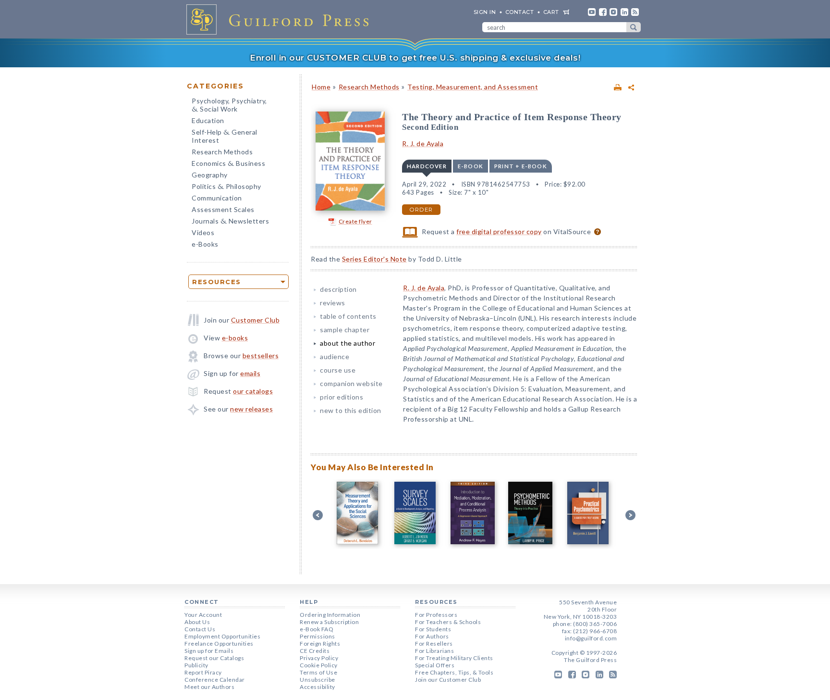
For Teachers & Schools (448, 621)
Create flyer (355, 221)
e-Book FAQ (316, 629)
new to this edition (350, 410)
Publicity (196, 665)
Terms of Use (318, 672)
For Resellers (434, 643)
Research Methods (222, 152)
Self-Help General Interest (224, 136)
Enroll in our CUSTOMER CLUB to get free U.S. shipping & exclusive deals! (415, 57)
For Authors (432, 636)
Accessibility (317, 686)
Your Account (203, 614)
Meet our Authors (209, 686)
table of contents (348, 316)
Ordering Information (330, 614)
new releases (251, 409)
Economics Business (228, 164)
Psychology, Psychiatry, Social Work (229, 106)
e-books (235, 338)
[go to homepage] (280, 19)
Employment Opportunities (222, 636)
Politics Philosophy (226, 187)
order (421, 209)
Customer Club (255, 320)
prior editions (341, 397)
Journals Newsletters (230, 222)
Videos (203, 232)
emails (250, 373)
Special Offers (434, 665)
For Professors (436, 614)
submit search (633, 27)
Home (321, 87)
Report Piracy (203, 672)
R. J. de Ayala (422, 143)
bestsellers (261, 355)
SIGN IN (485, 12)
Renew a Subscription (329, 621)
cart (551, 12)
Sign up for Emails (208, 650)
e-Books (205, 244)
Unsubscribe (317, 679)
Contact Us (199, 629)
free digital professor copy (499, 231)
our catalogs (253, 391)
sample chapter (344, 329)
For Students (433, 629)
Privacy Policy (319, 658)
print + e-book (520, 166)
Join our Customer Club (448, 679)
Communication (217, 198)
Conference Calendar (214, 679)
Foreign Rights (320, 643)
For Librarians (434, 650)
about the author (347, 343)
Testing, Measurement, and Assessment (472, 87)
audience (334, 356)
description (338, 289)
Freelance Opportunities (219, 643)
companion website (351, 383)
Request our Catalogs (214, 658)
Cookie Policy (319, 665)
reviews (332, 303)
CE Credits (315, 650)
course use (337, 370)
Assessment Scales (223, 209)
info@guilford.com (591, 638)
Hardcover (427, 166)
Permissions (317, 636)
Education (208, 120)
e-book (470, 166)
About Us (197, 621)
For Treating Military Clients (454, 658)
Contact (519, 12)
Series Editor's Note (374, 259)
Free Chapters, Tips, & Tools (454, 672)
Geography (210, 175)
